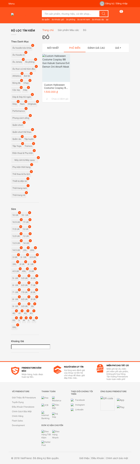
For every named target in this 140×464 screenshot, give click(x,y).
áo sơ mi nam (83, 19)
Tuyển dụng (18, 402)
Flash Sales (17, 420)
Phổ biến (74, 47)
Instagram (80, 404)
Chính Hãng (17, 416)
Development (18, 425)
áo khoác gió (58, 19)
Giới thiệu (84, 458)
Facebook (80, 400)
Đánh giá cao (96, 47)
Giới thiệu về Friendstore (24, 397)
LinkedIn (79, 409)
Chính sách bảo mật (22, 411)
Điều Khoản (97, 458)
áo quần (46, 19)
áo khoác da (98, 19)
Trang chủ (48, 30)
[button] (118, 48)
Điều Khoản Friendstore (23, 407)
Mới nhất (53, 47)
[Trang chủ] (18, 15)
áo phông (70, 19)
